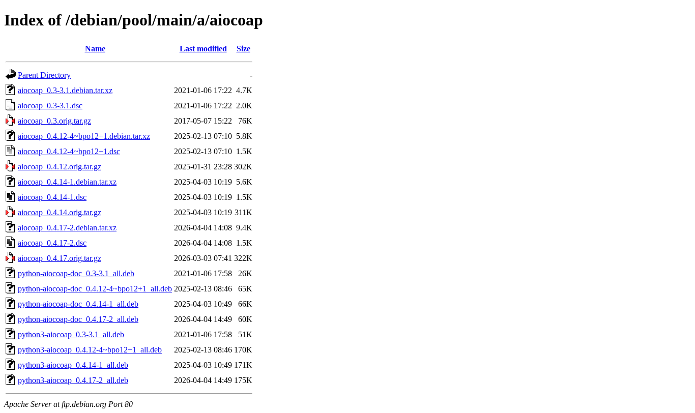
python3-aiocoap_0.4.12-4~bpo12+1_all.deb (90, 349)
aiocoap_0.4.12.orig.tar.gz (59, 166)
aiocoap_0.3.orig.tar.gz (54, 120)
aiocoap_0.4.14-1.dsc (52, 197)
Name (95, 48)
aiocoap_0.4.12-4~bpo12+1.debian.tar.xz (84, 136)
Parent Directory (44, 75)
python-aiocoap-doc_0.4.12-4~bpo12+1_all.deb (95, 288)
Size (243, 48)
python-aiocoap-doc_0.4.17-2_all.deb (78, 319)
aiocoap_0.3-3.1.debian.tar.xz (65, 90)
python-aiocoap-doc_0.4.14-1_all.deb (78, 304)
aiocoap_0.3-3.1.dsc (50, 105)
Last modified (203, 48)
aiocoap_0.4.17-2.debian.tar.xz (67, 227)
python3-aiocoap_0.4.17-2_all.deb (73, 380)
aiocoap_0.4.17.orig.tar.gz (59, 258)
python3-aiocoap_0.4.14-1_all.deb (73, 365)
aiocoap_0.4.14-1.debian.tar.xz (67, 182)
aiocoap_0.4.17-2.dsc (52, 243)
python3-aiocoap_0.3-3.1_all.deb (71, 334)
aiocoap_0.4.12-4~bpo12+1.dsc (69, 151)
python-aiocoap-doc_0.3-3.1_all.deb (76, 273)
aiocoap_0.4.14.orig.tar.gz (59, 212)
